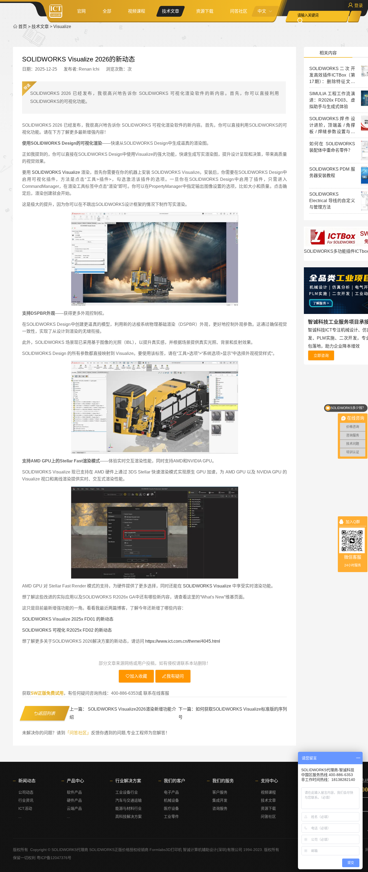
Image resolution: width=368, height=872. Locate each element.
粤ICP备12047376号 (54, 858)
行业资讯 (25, 800)
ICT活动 (25, 808)
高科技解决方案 (128, 816)
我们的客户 (174, 780)
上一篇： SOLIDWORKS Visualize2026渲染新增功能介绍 (123, 713)
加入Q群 (353, 522)
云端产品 (74, 808)
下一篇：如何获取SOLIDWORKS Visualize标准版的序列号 (232, 713)
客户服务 (219, 792)
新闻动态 (27, 780)
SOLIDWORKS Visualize (56, 172)
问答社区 (238, 11)
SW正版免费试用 (47, 693)
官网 (81, 11)
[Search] (305, 20)
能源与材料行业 (128, 808)
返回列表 (46, 713)
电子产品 (171, 792)
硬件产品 (74, 800)
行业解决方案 (128, 780)
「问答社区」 (78, 733)
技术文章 (170, 11)
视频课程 (136, 11)
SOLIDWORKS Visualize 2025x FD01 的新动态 (67, 619)
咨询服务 (219, 808)
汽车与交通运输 (128, 800)
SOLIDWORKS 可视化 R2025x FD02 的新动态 (67, 630)
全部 (107, 11)
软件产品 (74, 792)
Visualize (62, 26)
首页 (22, 26)
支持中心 (269, 780)
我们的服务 (223, 780)
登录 (358, 5)
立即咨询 (321, 355)
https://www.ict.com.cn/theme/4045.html (182, 641)
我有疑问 (175, 676)
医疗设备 (171, 808)
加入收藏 (138, 676)
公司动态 (25, 792)
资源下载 (204, 11)
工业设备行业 (126, 792)
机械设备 (171, 800)
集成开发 (219, 800)
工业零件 (171, 816)
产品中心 (75, 780)
